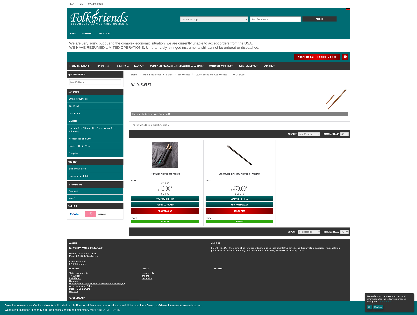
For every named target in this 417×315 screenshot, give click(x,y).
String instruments (78, 98)
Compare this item (165, 198)
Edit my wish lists (77, 168)
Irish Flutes (74, 113)
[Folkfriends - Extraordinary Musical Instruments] (99, 27)
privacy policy (149, 273)
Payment (73, 191)
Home (73, 33)
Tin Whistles (75, 106)
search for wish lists (79, 176)
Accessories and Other (80, 138)
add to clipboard (165, 204)
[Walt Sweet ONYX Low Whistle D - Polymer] (239, 167)
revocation (147, 278)
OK (369, 307)
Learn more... (386, 301)
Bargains (73, 153)
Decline (378, 307)
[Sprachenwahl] (348, 9)
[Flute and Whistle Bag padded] (165, 167)
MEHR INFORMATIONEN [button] (105, 309)
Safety (72, 198)
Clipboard (87, 33)
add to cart (239, 211)
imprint (145, 275)
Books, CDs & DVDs (79, 146)
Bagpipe (73, 120)
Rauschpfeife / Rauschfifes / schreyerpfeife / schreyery (91, 130)
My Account (105, 33)
